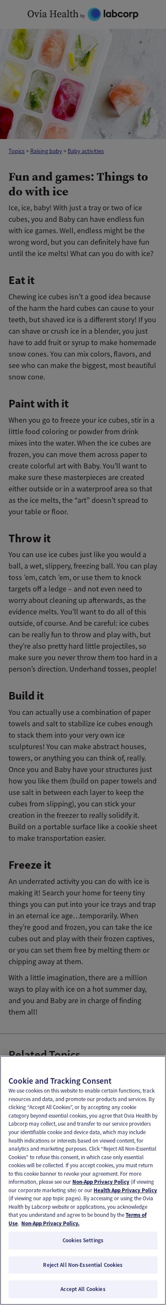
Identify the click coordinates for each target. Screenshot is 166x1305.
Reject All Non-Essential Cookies (83, 1265)
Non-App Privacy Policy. (50, 1223)
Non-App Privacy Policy (100, 1181)
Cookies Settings (83, 1240)
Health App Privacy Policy (125, 1190)
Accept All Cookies (82, 1289)
